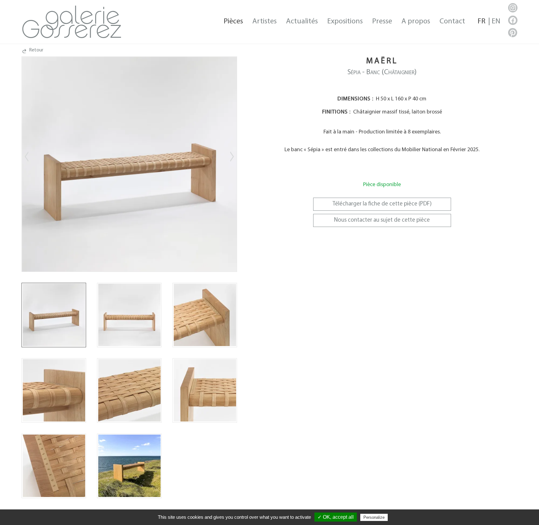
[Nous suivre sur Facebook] (512, 20)
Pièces (233, 21)
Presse (382, 21)
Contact (452, 21)
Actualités (302, 21)
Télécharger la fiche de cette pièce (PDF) (382, 204)
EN (496, 21)
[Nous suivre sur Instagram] (512, 7)
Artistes (264, 21)
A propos (415, 21)
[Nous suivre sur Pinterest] (512, 32)
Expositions (345, 21)
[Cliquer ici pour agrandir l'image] (54, 315)
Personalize (374, 517)
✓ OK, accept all (336, 517)
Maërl (382, 61)
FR (481, 21)
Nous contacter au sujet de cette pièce (382, 220)
